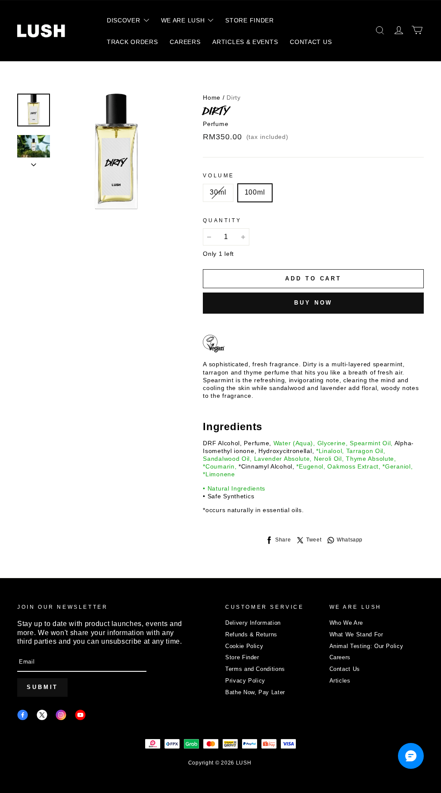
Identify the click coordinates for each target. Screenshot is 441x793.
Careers (340, 657)
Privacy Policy (245, 680)
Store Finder (242, 657)
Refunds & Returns (251, 634)
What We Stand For (356, 634)
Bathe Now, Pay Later (255, 692)
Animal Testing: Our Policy (366, 646)
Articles (340, 680)
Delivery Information (253, 623)
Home (211, 97)
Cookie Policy (244, 646)
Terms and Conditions (255, 669)
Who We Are (346, 623)
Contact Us (344, 669)
